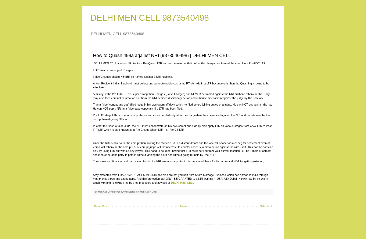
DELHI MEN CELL (182, 182)
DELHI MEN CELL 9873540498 (149, 17)
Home (183, 206)
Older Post (266, 206)
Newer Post (100, 206)
